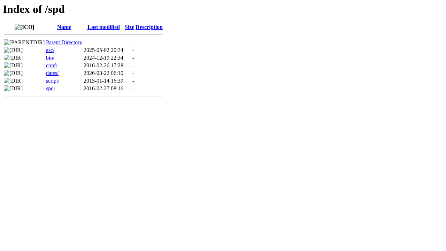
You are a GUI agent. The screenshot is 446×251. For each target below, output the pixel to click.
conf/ (51, 65)
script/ (52, 81)
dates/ (52, 73)
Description (149, 27)
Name (64, 27)
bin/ (50, 58)
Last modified (103, 27)
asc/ (50, 50)
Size (129, 27)
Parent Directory (64, 42)
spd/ (50, 88)
